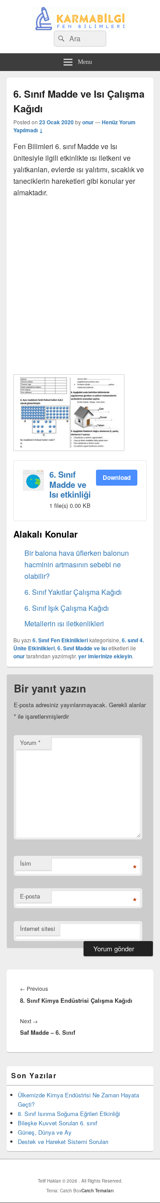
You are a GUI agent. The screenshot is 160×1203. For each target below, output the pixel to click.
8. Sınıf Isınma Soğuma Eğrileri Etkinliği (69, 1113)
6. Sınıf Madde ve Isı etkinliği (70, 484)
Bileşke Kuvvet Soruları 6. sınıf (57, 1123)
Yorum (30, 742)
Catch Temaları (97, 1190)
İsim (25, 863)
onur (88, 122)
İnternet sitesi (37, 928)
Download (117, 477)
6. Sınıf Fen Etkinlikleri (60, 640)
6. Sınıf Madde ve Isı (82, 648)
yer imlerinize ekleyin (105, 656)
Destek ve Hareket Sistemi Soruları (63, 1141)
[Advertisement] (80, 285)
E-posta (30, 896)
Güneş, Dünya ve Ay (45, 1132)
